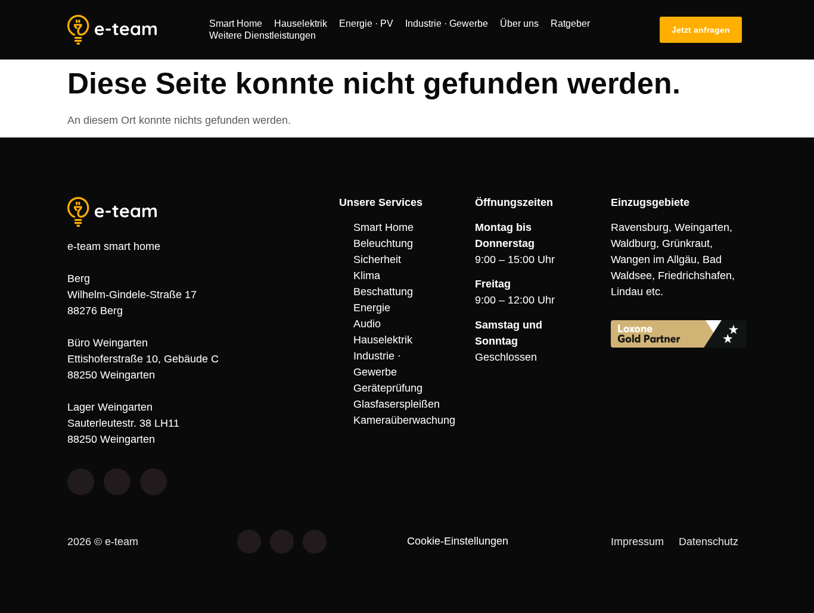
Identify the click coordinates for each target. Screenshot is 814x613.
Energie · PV (366, 23)
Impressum (637, 542)
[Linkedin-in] (315, 541)
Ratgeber (570, 23)
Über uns (519, 23)
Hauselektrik (300, 23)
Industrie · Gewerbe (446, 23)
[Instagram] (282, 541)
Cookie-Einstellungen (457, 541)
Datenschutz (708, 542)
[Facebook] (249, 541)
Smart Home (235, 23)
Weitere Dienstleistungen (262, 35)
